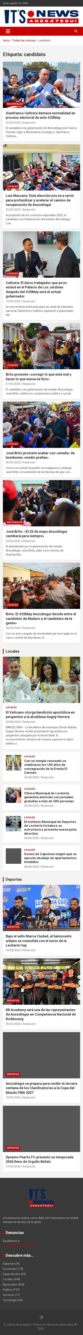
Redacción (29, 122)
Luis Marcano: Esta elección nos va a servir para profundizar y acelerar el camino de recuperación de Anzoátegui (40, 200)
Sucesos (8, 1295)
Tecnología (10, 1300)
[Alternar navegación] (8, 31)
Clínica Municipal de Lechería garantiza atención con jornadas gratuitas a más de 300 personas (49, 797)
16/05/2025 (13, 301)
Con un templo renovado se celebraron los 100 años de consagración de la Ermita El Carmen (45, 767)
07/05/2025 (13, 383)
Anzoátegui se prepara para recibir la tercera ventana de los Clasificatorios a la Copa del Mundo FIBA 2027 (41, 1088)
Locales (12, 186)
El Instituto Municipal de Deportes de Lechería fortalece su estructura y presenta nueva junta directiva (50, 827)
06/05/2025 (13, 462)
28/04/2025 (13, 628)
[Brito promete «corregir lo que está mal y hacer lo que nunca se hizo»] (41, 346)
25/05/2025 (13, 122)
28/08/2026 (31, 838)
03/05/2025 (13, 541)
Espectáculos (11, 1274)
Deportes (14, 879)
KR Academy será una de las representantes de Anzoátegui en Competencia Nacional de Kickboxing (41, 1014)
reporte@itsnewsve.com (18, 1245)
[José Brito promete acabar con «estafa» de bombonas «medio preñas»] (41, 424)
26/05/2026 (13, 1023)
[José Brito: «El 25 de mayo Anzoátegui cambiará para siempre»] (41, 503)
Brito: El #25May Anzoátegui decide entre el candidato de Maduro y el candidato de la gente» (41, 618)
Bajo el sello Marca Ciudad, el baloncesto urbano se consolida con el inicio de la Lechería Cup (39, 940)
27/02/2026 (13, 1166)
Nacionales (14, 104)
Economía (9, 1269)
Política (7, 1289)
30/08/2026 (13, 721)
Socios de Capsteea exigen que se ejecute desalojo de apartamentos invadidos (50, 858)
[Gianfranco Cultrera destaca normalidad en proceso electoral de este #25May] (41, 85)
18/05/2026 (13, 1097)
